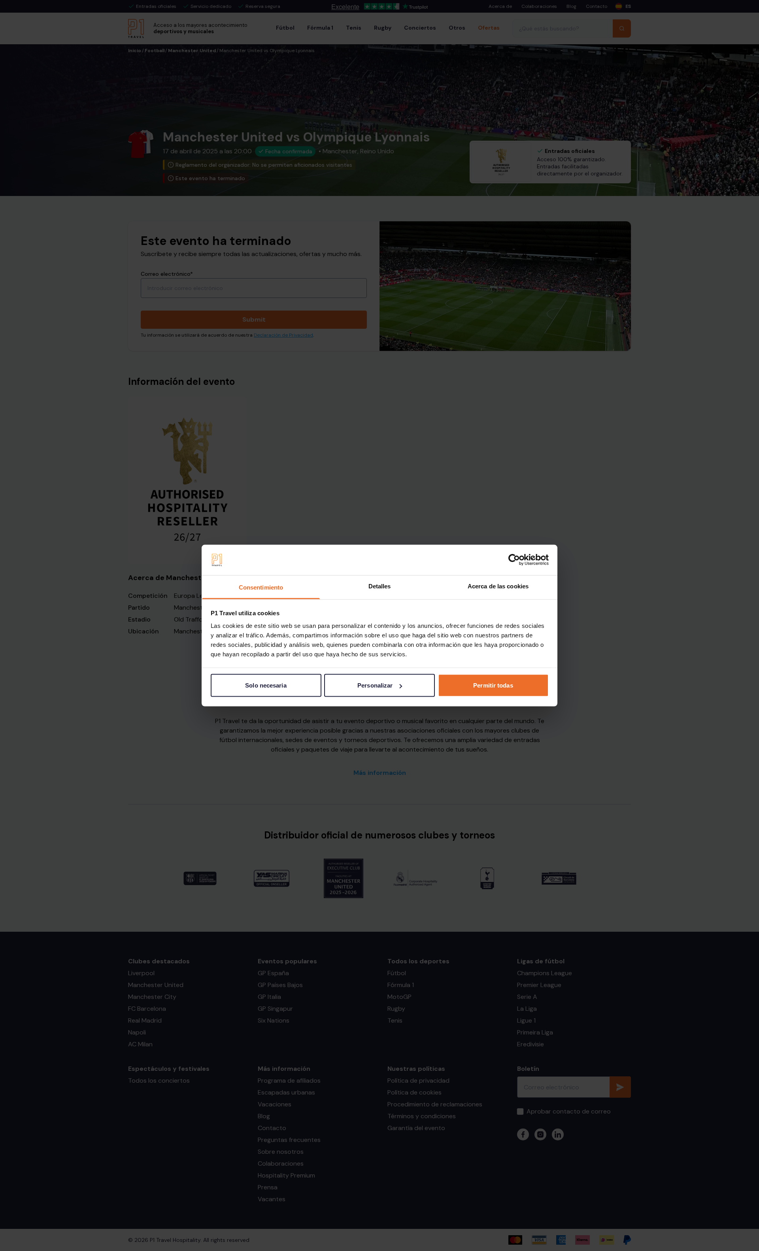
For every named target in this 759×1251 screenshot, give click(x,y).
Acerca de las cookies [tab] (498, 585)
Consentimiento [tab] (261, 587)
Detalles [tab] (379, 585)
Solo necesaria (265, 685)
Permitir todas (493, 685)
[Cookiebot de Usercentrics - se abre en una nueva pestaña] (514, 560)
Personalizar (375, 685)
